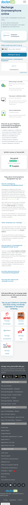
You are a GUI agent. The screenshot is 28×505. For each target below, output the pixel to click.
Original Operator (6, 433)
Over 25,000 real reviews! (8, 479)
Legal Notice (12, 500)
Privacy (5, 500)
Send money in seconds (16, 81)
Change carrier (23, 72)
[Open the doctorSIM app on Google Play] (20, 376)
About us (3, 476)
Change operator (12, 199)
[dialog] (5, 504)
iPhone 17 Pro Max (7, 442)
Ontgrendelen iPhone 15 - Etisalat (11, 436)
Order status (4, 453)
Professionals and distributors (9, 468)
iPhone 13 (5, 439)
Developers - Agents (8, 470)
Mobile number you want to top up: (11, 45)
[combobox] (5, 49)
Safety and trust (5, 462)
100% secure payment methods (9, 464)
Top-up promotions (6, 386)
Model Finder (4, 427)
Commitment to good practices (9, 459)
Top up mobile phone (15, 110)
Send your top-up (14, 54)
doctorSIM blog (5, 473)
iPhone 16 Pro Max (7, 445)
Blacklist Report (5, 430)
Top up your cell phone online (17, 96)
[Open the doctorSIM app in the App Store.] (8, 376)
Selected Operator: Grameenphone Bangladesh (12, 59)
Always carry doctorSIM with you (12, 366)
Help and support (5, 456)
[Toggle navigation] (24, 2)
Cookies (20, 500)
